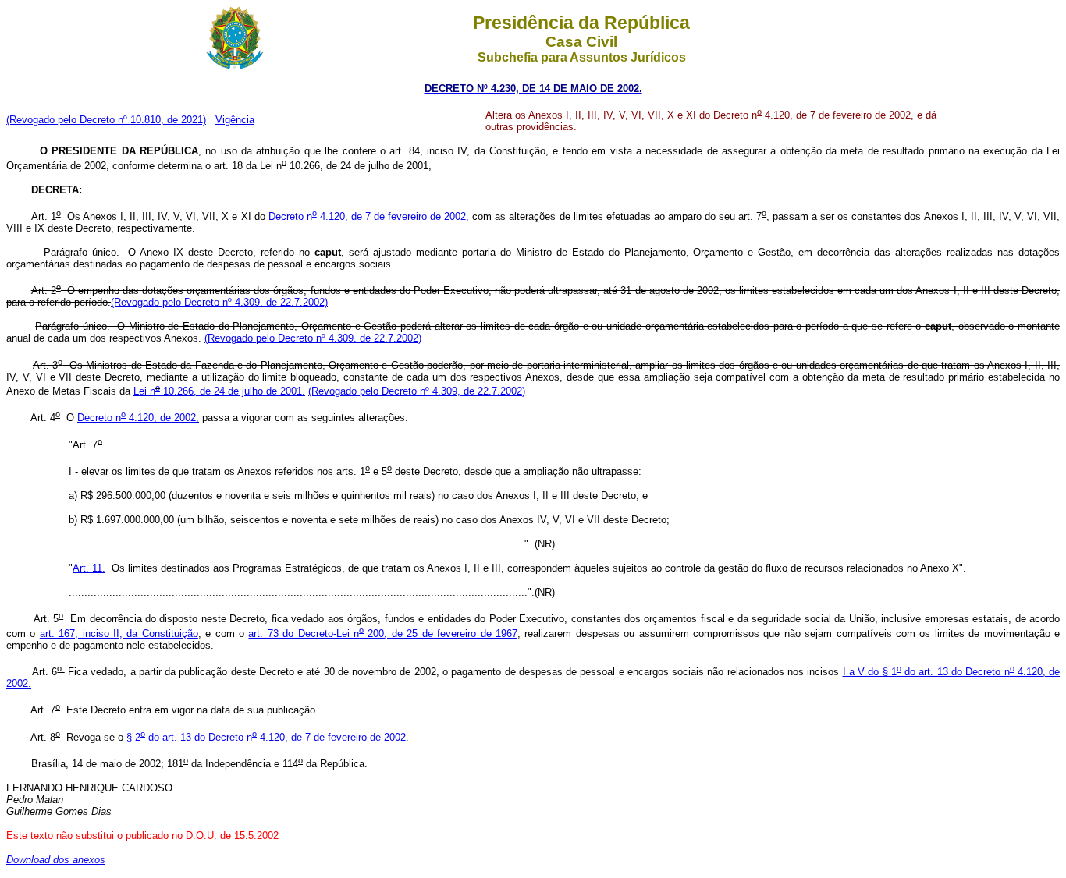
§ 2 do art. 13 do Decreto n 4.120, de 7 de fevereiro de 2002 (266, 737)
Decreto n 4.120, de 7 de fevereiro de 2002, (369, 216)
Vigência (234, 120)
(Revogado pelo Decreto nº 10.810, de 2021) (106, 120)
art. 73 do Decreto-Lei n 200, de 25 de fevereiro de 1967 (382, 633)
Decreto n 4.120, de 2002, (138, 417)
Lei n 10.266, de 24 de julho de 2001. (219, 391)
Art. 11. (89, 568)
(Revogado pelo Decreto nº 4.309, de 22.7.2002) (219, 302)
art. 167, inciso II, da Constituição (119, 633)
